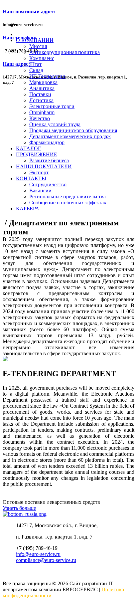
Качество (39, 118)
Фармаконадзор (47, 142)
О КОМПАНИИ (35, 40)
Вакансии (40, 190)
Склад (36, 70)
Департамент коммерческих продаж (70, 136)
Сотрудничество (48, 184)
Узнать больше (19, 508)
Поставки (40, 94)
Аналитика (42, 88)
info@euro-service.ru (38, 554)
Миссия (38, 46)
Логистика (41, 100)
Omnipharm (42, 112)
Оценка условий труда (54, 124)
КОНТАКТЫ (31, 178)
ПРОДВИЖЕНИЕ (36, 154)
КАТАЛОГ (28, 148)
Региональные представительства (67, 196)
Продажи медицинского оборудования (73, 130)
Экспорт (39, 172)
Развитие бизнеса (49, 160)
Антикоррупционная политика (64, 52)
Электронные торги (51, 106)
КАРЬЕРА (27, 208)
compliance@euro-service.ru (46, 560)
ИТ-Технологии (47, 76)
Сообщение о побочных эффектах (67, 202)
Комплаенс (41, 58)
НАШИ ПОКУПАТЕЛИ (44, 166)
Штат (35, 64)
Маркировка (43, 82)
